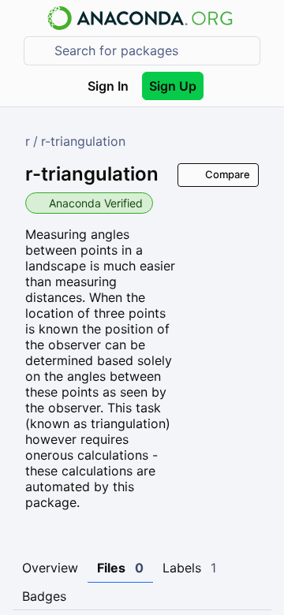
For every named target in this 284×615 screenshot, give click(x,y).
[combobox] (153, 51)
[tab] (50, 568)
